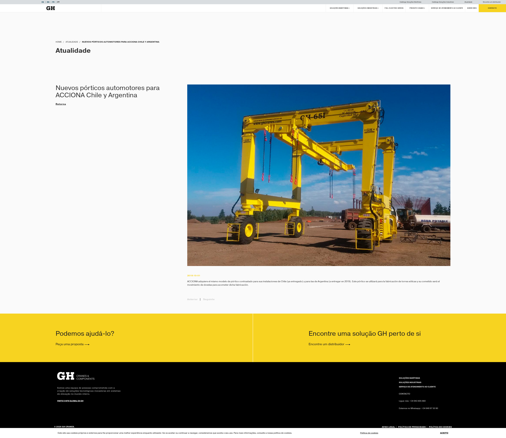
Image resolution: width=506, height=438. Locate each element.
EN (48, 2)
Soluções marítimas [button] (339, 8)
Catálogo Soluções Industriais (443, 2)
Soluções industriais (410, 382)
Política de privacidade (412, 427)
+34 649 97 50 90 (430, 408)
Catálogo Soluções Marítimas (410, 2)
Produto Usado (417, 8)
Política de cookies (369, 433)
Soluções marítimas (409, 378)
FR (53, 2)
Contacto (492, 8)
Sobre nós (472, 8)
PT (58, 2)
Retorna (61, 104)
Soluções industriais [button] (367, 8)
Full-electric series (394, 8)
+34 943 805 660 (418, 401)
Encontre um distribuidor (492, 2)
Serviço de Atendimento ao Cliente (417, 387)
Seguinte (209, 299)
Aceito (444, 433)
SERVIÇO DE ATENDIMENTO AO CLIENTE (447, 8)
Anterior (192, 299)
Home (59, 41)
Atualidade (468, 2)
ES (43, 2)
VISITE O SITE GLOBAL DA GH (70, 401)
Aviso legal (388, 427)
